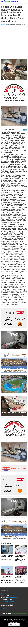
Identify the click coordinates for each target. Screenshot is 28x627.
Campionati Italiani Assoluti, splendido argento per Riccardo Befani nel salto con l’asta (20, 578)
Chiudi (10, 624)
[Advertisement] (14, 42)
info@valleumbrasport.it (13, 597)
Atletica (5, 24)
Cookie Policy (12, 601)
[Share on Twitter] (26, 130)
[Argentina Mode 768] (14, 468)
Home (2, 24)
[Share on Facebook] (24, 130)
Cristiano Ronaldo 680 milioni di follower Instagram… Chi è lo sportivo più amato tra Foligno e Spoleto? (20, 558)
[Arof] (14, 362)
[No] (26, 621)
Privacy (6, 601)
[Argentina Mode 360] (14, 318)
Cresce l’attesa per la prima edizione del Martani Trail (7, 556)
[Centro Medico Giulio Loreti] (14, 340)
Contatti (2, 601)
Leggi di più (16, 624)
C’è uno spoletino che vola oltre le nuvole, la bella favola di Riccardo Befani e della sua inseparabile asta (7, 578)
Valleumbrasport (6, 609)
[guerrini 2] (14, 93)
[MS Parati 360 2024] (14, 406)
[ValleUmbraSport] (9, 1)
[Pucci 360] (14, 116)
